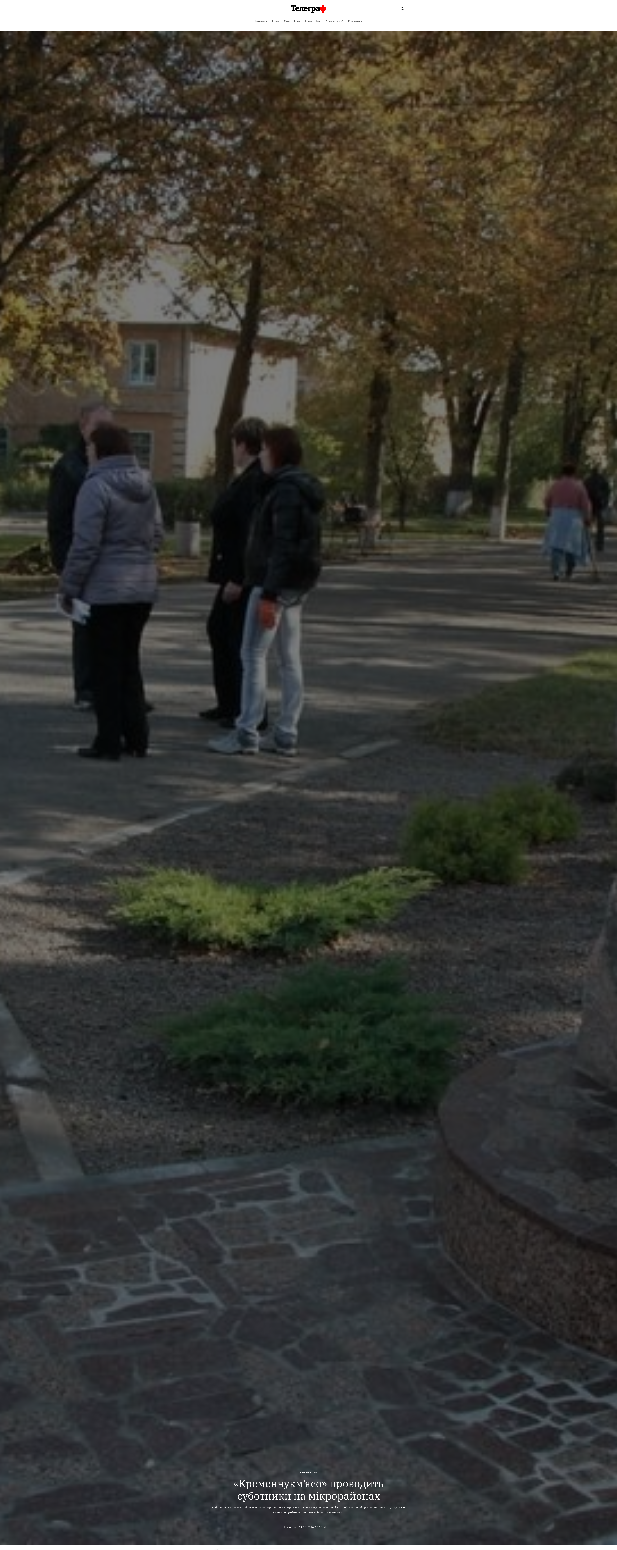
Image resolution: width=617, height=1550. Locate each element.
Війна (308, 20)
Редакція (290, 1527)
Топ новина (261, 20)
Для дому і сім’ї (335, 20)
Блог (319, 20)
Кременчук (308, 1472)
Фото (287, 20)
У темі (275, 20)
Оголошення (355, 20)
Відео (297, 20)
